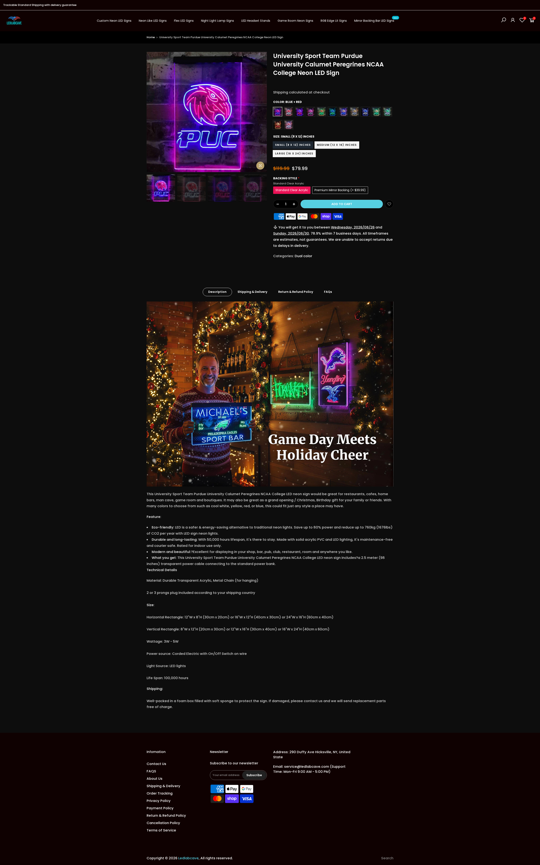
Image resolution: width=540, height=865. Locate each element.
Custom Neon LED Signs (114, 21)
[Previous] (154, 112)
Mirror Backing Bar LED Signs (376, 20)
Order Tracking (160, 793)
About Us (154, 778)
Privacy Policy (159, 800)
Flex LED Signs (184, 21)
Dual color (303, 256)
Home (151, 37)
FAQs (328, 292)
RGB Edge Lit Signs (334, 21)
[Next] (259, 112)
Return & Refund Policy (295, 292)
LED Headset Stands (255, 21)
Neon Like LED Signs (153, 21)
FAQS (151, 771)
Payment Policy (160, 808)
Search (387, 858)
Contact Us (156, 763)
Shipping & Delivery (252, 292)
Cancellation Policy (163, 822)
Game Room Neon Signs (295, 21)
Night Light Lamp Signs (217, 21)
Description (217, 292)
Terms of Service (161, 830)
